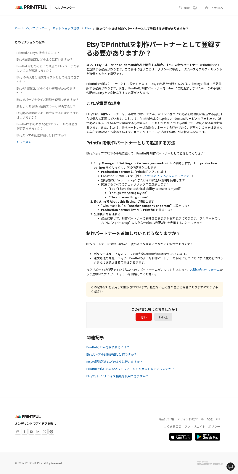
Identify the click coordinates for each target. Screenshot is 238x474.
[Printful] (31, 7)
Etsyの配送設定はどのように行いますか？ (44, 59)
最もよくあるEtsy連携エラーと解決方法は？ (46, 106)
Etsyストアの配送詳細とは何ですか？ (41, 135)
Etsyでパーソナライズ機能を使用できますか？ (47, 99)
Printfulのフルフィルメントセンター (167, 176)
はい (144, 317)
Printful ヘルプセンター (31, 28)
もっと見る (23, 142)
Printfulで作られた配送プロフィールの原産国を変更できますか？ (130, 369)
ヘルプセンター (64, 7)
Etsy (88, 28)
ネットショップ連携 (66, 28)
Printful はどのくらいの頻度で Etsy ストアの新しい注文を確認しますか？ (48, 68)
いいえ (163, 317)
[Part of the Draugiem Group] (210, 463)
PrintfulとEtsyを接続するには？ (38, 52)
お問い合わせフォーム (205, 269)
